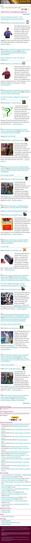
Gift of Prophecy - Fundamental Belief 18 (14, 356)
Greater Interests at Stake (7, 499)
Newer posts (27, 14)
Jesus (7, 278)
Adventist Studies (5, 510)
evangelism (8, 319)
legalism (15, 170)
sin (14, 132)
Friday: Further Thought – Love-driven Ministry (18, 451)
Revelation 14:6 (18, 305)
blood (19, 277)
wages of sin (22, 280)
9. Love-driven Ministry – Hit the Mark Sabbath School (15, 504)
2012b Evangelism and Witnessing (12, 314)
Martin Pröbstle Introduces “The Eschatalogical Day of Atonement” (12, 18)
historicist (11, 359)
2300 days (23, 51)
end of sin (22, 131)
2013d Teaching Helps (18, 129)
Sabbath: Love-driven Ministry (19, 453)
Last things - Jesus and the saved (20, 278)
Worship (27, 316)
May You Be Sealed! (7, 175)
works (2, 171)
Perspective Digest (6, 524)
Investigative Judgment (11, 131)
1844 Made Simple (6, 520)
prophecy (3, 361)
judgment (10, 278)
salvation (19, 170)
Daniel (21, 398)
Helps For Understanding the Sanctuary (14, 211)
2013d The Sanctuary (13, 167)
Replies (8, 54)
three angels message (15, 320)
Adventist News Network (7, 516)
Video (15, 51)
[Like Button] (1, 48)
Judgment (3, 168)
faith (10, 168)
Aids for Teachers (8, 49)
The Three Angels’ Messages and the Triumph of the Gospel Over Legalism (13, 284)
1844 (21, 358)
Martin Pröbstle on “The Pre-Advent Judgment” (13, 59)
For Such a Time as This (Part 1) (11, 324)
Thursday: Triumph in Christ (8, 492)
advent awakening (5, 359)
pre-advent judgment (10, 93)
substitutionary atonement (13, 280)
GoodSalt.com (11, 538)
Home (2, 7)
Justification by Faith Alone (7, 170)
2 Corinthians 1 (18, 475)
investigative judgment (8, 132)
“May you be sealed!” (7, 365)
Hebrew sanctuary (13, 239)
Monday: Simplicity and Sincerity (19, 446)
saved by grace (25, 170)
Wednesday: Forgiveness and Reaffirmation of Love (14, 493)
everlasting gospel (16, 319)
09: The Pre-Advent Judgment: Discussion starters (15, 98)
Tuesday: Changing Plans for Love (9, 497)
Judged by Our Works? (8, 136)
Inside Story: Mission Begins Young (10, 480)
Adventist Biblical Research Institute (10, 522)
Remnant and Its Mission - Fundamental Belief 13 (13, 316)
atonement (3, 52)
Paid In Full (4, 246)
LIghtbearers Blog (5, 512)
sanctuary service (4, 243)
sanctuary (25, 241)
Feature (15, 92)
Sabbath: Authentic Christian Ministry (20, 424)
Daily (12, 51)
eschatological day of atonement (13, 52)
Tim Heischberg (5, 458)
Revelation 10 (11, 345)
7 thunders (25, 358)
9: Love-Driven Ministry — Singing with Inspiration (14, 500)
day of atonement (8, 241)
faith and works (15, 168)
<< (22, 9)
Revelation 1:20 (27, 307)
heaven (25, 398)
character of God (13, 317)
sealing (22, 207)
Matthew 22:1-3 (8, 196)
